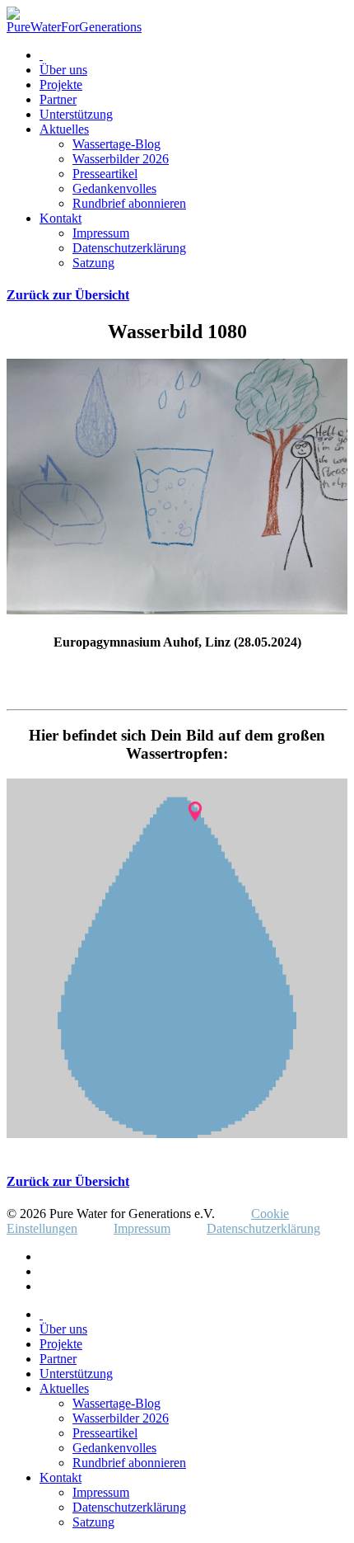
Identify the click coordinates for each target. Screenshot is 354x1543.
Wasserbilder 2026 (120, 159)
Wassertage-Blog (116, 144)
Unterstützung (76, 114)
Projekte (61, 85)
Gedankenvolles (114, 188)
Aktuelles (64, 129)
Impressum (100, 233)
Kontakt (61, 218)
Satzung (93, 263)
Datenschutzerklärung (129, 248)
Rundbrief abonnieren (129, 203)
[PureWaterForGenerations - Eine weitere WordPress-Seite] (74, 27)
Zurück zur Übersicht (68, 295)
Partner (58, 99)
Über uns (63, 70)
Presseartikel (104, 174)
